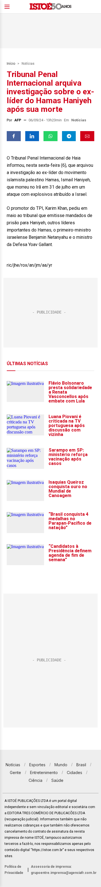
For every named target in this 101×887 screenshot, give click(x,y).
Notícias (28, 64)
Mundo (60, 764)
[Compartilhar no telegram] (69, 136)
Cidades (74, 772)
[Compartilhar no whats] (50, 136)
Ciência (35, 780)
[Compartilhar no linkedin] (32, 136)
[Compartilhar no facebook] (14, 136)
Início (11, 64)
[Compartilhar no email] (87, 136)
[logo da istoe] (50, 7)
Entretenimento (44, 772)
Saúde (57, 780)
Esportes (37, 764)
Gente (15, 772)
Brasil (81, 764)
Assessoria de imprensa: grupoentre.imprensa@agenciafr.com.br (64, 870)
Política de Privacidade (13, 870)
